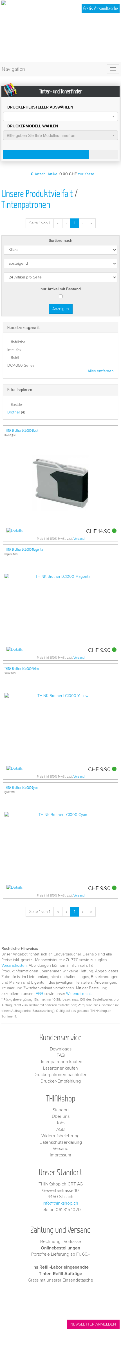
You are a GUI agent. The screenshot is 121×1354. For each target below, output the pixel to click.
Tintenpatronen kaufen (60, 1062)
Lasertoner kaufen (60, 1068)
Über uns (61, 1116)
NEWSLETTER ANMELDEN (93, 1324)
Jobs (60, 1123)
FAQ (61, 1055)
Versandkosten (14, 965)
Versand (78, 539)
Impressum (60, 1155)
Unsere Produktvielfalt (37, 193)
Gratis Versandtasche (100, 8)
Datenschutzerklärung (60, 1142)
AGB (39, 993)
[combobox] (60, 116)
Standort (61, 1110)
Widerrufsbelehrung (60, 1136)
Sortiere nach (60, 240)
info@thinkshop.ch (60, 1203)
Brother (13, 412)
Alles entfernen (101, 371)
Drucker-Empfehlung (61, 1081)
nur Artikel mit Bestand (61, 289)
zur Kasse (86, 174)
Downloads (60, 1049)
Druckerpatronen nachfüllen (60, 1075)
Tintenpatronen (25, 204)
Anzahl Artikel (44, 174)
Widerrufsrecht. (79, 993)
